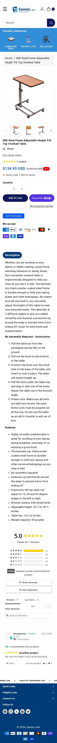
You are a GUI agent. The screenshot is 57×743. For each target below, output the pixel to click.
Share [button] (11, 663)
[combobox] (28, 23)
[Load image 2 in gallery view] (28, 130)
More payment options (41, 206)
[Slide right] (51, 130)
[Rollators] (46, 39)
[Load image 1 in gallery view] (15, 130)
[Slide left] (6, 130)
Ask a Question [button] (29, 589)
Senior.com (33, 727)
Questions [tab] (30, 599)
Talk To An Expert (13, 216)
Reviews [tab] (11, 599)
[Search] (51, 23)
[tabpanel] (28, 391)
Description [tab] (12, 255)
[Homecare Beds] (11, 39)
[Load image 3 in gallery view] (41, 130)
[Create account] (42, 9)
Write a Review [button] (29, 582)
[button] (5, 9)
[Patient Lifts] (28, 39)
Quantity (8, 182)
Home (8, 58)
